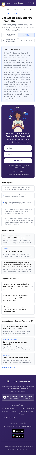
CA (8, 10)
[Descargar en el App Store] (18, 431)
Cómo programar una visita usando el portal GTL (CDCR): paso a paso (16, 237)
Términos (18, 449)
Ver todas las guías (7, 367)
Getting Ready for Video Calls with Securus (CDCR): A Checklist (15, 327)
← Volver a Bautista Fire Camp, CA (11, 14)
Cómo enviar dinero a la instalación (15, 358)
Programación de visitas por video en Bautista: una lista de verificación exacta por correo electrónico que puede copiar (17, 265)
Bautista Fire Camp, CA (18, 10)
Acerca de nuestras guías (27, 413)
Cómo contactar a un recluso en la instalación (15, 343)
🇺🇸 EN (29, 3)
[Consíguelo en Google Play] (18, 436)
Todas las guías (9, 408)
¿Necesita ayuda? (10, 417)
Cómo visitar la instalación (12, 251)
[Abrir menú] (33, 3)
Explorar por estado (27, 408)
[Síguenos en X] (23, 449)
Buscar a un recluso (10, 412)
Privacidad (11, 449)
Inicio (3, 10)
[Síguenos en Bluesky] (27, 449)
